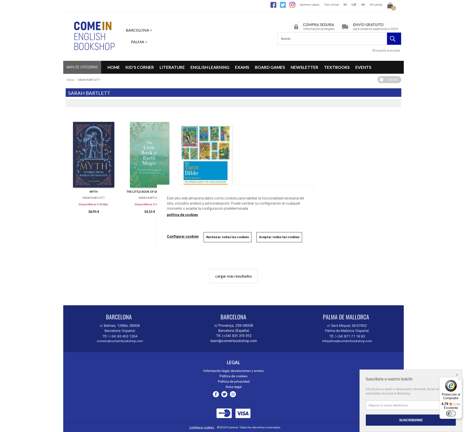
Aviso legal (233, 387)
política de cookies (182, 215)
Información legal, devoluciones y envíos (233, 371)
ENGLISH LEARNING (209, 67)
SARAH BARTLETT (93, 197)
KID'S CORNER (140, 67)
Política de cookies (233, 376)
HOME (114, 67)
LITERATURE (172, 67)
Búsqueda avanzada (386, 50)
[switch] (451, 413)
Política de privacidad (234, 381)
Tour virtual (331, 4)
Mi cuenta (376, 4)
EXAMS (242, 67)
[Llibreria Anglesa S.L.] (93, 58)
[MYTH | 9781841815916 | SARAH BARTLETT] (93, 151)
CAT (354, 4)
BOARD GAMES (270, 67)
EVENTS (363, 67)
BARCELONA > (139, 30)
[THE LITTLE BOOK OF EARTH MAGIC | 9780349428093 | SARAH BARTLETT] (149, 151)
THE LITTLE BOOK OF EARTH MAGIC (149, 191)
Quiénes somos (309, 4)
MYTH (94, 191)
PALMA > (139, 41)
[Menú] (459, 380)
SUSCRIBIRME (411, 420)
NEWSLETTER (304, 67)
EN (363, 4)
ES (345, 4)
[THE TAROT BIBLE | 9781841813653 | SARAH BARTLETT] (205, 151)
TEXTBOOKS (337, 67)
